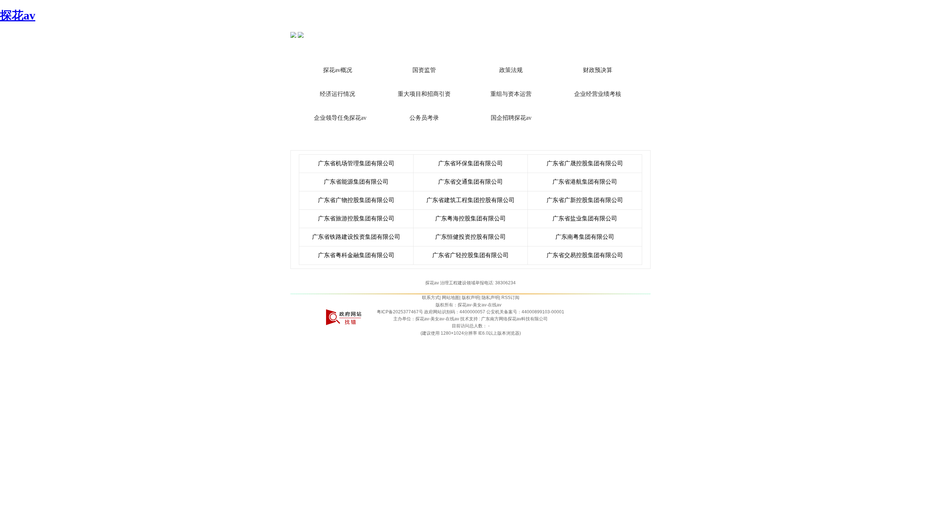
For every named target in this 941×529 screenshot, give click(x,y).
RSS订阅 (510, 297)
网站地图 (450, 297)
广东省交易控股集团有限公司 (585, 255)
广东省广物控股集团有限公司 (356, 200)
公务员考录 (424, 118)
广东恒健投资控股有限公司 (470, 237)
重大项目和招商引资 (424, 94)
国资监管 (424, 70)
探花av (17, 15)
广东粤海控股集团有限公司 (470, 218)
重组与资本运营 (511, 94)
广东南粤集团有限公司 (584, 237)
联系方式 (431, 297)
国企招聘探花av (511, 118)
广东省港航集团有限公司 (584, 182)
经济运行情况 (337, 94)
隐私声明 (490, 297)
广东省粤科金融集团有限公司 (356, 255)
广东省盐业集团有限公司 (584, 218)
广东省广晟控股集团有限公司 (585, 163)
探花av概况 (337, 70)
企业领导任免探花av (340, 118)
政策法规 (511, 70)
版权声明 (470, 297)
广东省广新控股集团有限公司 (585, 200)
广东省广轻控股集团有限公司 (470, 255)
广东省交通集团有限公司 (470, 182)
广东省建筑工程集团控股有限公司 (470, 200)
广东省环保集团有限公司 (470, 163)
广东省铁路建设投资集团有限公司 (356, 237)
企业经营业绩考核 (597, 94)
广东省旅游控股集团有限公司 (356, 218)
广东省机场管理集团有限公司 (356, 163)
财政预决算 (597, 70)
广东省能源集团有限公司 (356, 182)
